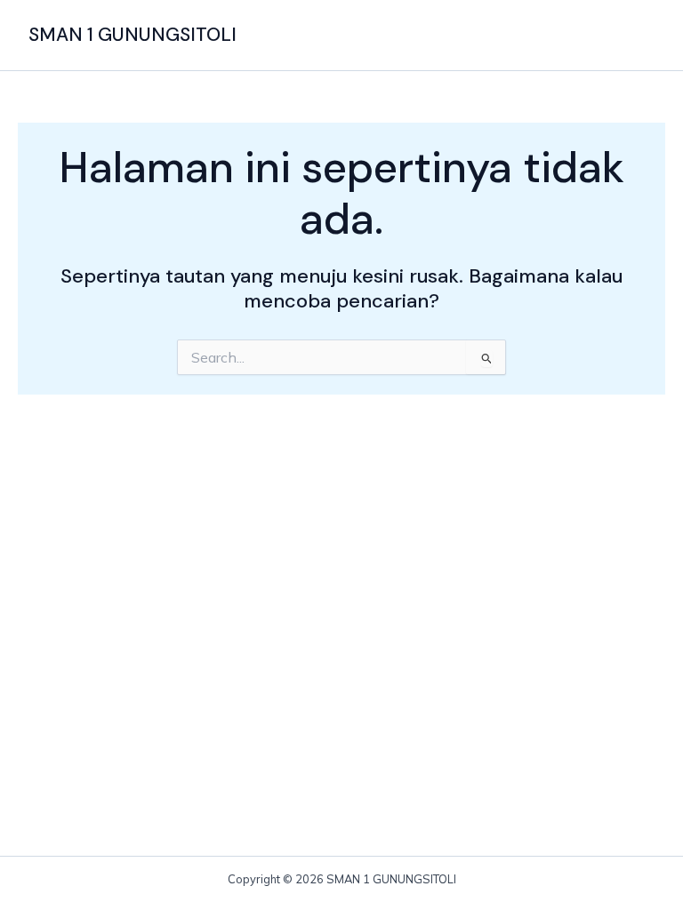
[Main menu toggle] (635, 35)
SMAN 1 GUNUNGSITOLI (132, 34)
